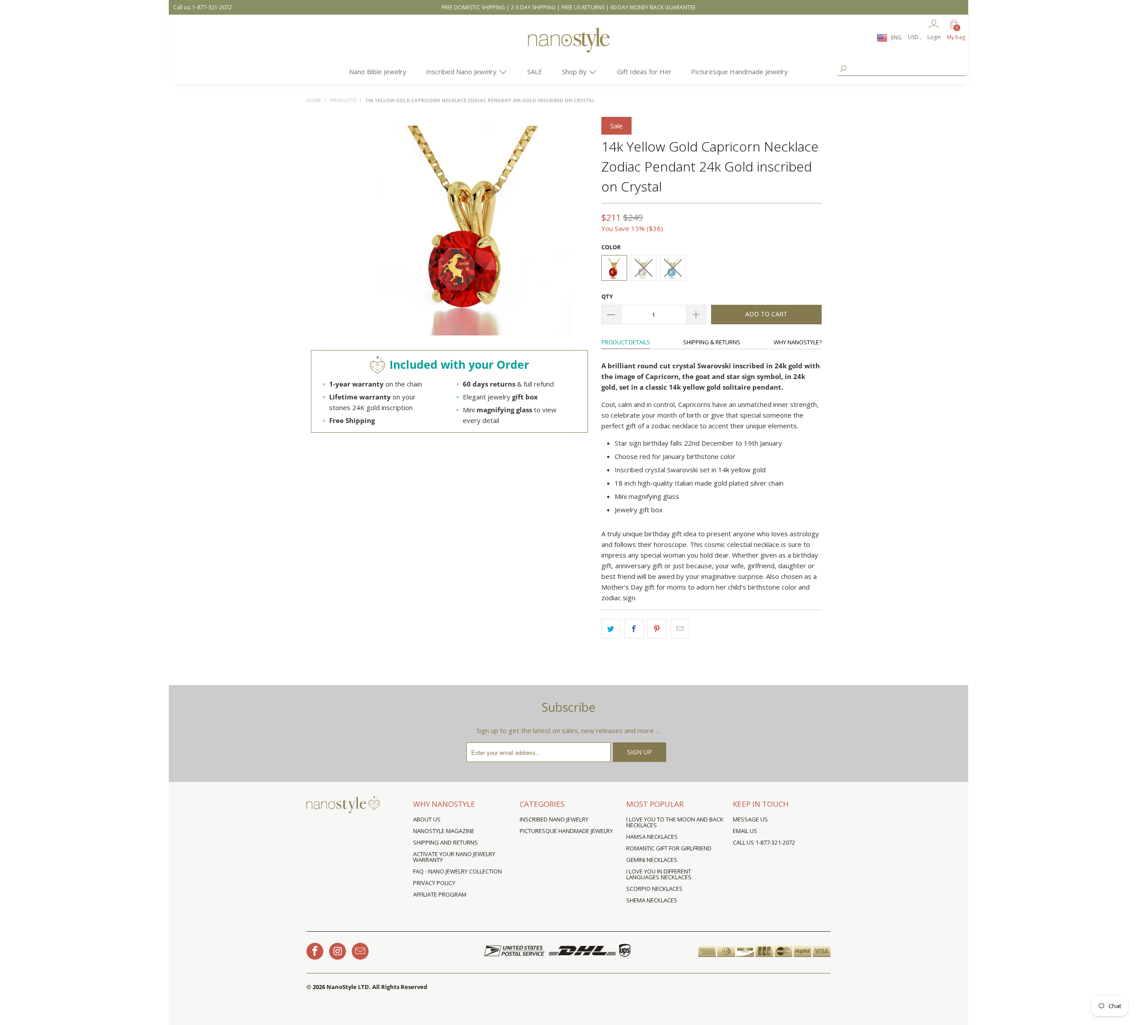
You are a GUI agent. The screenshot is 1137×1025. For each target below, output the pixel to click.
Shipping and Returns (445, 842)
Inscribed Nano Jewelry (462, 71)
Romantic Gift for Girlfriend (669, 848)
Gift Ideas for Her (644, 71)
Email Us (745, 831)
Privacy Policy (434, 883)
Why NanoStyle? (798, 342)
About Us (427, 819)
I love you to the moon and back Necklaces (675, 822)
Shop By (575, 71)
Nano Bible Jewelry (377, 71)
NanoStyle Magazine (443, 831)
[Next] (580, 231)
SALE (534, 71)
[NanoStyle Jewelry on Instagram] (337, 951)
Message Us (750, 819)
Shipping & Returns (711, 342)
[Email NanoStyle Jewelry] (360, 951)
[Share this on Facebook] (634, 628)
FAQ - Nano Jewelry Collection (457, 871)
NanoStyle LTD (347, 987)
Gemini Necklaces (651, 860)
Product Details (625, 342)
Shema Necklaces (651, 900)
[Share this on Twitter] (610, 628)
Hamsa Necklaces (652, 837)
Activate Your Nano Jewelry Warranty (454, 857)
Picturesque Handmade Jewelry (739, 71)
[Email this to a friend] (680, 628)
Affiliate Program (439, 894)
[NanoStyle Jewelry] (568, 46)
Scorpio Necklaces (654, 889)
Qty (607, 296)
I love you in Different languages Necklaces (659, 874)
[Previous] (367, 231)
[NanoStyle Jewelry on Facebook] (314, 951)
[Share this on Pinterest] (657, 628)
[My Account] (934, 24)
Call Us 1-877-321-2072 (764, 842)
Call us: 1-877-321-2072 (202, 7)
